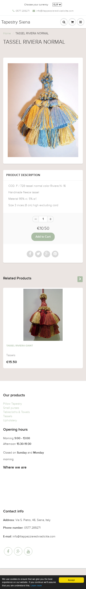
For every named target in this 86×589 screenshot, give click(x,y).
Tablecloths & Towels (16, 412)
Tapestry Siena (15, 22)
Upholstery (10, 420)
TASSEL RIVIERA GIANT (19, 346)
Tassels (7, 416)
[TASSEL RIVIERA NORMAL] (43, 110)
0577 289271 (23, 10)
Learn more (36, 585)
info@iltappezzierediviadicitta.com (54, 10)
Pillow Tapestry (12, 403)
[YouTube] (28, 551)
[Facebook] (8, 551)
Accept (71, 580)
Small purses (11, 408)
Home (7, 33)
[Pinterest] (18, 551)
